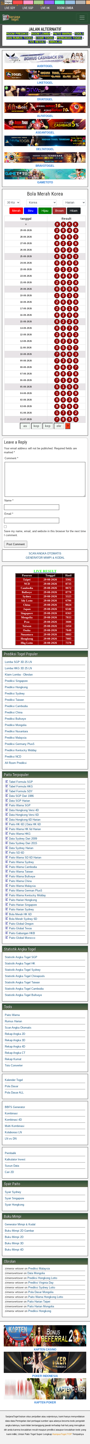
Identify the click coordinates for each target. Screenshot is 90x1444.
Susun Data (12, 1165)
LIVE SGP (28, 8)
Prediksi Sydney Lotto (41, 1287)
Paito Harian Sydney (21, 909)
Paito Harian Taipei (38, 1301)
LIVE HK (45, 8)
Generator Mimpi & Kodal (20, 1224)
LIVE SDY (10, 8)
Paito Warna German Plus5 (25, 890)
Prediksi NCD (13, 756)
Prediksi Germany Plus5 (19, 744)
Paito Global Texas (20, 928)
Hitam (73, 210)
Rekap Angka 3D (15, 1040)
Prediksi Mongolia (15, 725)
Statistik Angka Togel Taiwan (22, 982)
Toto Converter (14, 1065)
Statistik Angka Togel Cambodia (24, 988)
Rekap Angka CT (15, 1052)
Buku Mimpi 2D (14, 1237)
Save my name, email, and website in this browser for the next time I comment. (45, 533)
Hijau (45, 210)
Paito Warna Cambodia (22, 867)
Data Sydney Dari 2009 (22, 838)
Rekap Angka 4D (15, 1046)
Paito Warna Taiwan (20, 871)
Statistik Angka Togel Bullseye (23, 995)
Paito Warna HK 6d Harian (24, 829)
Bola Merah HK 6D (20, 914)
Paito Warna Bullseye (21, 876)
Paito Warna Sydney (21, 862)
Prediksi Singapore (16, 680)
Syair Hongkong (14, 1204)
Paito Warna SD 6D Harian (24, 857)
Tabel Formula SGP (20, 781)
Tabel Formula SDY (20, 791)
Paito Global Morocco (21, 937)
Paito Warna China (20, 881)
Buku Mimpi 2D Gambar (19, 1230)
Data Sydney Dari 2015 (22, 843)
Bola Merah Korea (45, 194)
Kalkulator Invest (15, 1159)
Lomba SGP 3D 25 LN (18, 662)
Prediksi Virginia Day (41, 1282)
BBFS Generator (15, 1107)
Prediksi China (13, 712)
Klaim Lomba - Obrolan (19, 674)
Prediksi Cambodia (16, 706)
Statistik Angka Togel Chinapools (25, 976)
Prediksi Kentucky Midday (21, 750)
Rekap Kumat (13, 1059)
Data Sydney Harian (20, 848)
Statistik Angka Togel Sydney (23, 969)
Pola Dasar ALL (14, 1092)
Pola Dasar (11, 1086)
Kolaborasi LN (13, 1132)
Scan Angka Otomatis (18, 1027)
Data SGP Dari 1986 (21, 795)
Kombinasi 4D (13, 1119)
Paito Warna (12, 1015)
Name (8, 500)
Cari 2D (9, 1172)
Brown (59, 210)
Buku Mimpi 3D (14, 1243)
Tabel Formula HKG (20, 786)
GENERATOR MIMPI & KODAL (45, 557)
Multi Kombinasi (14, 1126)
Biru (30, 210)
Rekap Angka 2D (15, 1033)
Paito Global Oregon (20, 923)
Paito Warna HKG (19, 833)
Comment (11, 458)
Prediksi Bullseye (15, 718)
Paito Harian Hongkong (22, 900)
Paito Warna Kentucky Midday (27, 895)
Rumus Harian (13, 1021)
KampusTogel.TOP (62, 1434)
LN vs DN (11, 1138)
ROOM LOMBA (65, 8)
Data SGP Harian (19, 800)
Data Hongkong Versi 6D (23, 814)
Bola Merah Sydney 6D (22, 918)
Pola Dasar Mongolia (40, 1292)
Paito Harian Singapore (22, 904)
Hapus (8, 2)
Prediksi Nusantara (16, 731)
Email (8, 513)
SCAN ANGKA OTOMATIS (45, 553)
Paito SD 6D (16, 852)
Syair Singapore (14, 1198)
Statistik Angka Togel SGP (21, 957)
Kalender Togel (14, 1080)
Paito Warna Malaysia (22, 885)
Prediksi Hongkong (16, 687)
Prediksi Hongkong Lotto (42, 1278)
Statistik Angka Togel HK (20, 963)
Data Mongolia (36, 1273)
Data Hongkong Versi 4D (23, 810)
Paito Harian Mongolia (40, 1306)
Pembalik (10, 1153)
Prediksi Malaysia (15, 737)
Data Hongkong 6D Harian (24, 819)
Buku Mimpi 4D (14, 1249)
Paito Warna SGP (19, 805)
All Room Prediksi (16, 762)
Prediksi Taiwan (14, 699)
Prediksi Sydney (15, 693)
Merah (16, 210)
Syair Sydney (13, 1192)
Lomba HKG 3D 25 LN (18, 668)
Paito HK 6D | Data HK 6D (24, 824)
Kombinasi (11, 1113)
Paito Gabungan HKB (21, 933)
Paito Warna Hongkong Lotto (45, 1297)
